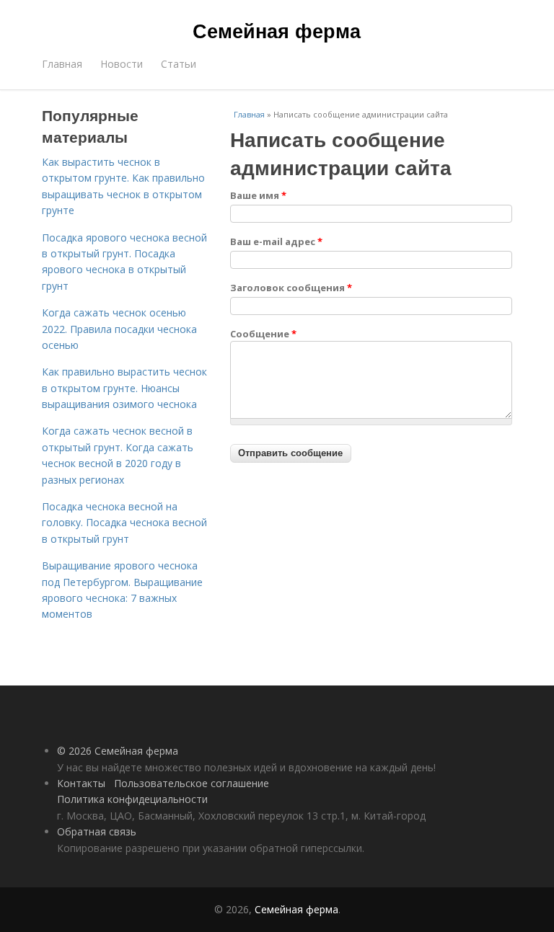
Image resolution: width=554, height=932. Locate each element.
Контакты (81, 783)
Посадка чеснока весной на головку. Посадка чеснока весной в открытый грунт (124, 523)
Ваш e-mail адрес (276, 241)
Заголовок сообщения (291, 287)
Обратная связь (96, 831)
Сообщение (263, 333)
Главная (62, 64)
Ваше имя (258, 195)
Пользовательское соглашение (191, 783)
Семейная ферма (277, 30)
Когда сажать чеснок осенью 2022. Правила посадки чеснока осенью (119, 329)
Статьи (178, 64)
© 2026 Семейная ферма (117, 751)
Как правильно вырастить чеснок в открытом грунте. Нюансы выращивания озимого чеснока (124, 388)
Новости (121, 64)
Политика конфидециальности (132, 799)
